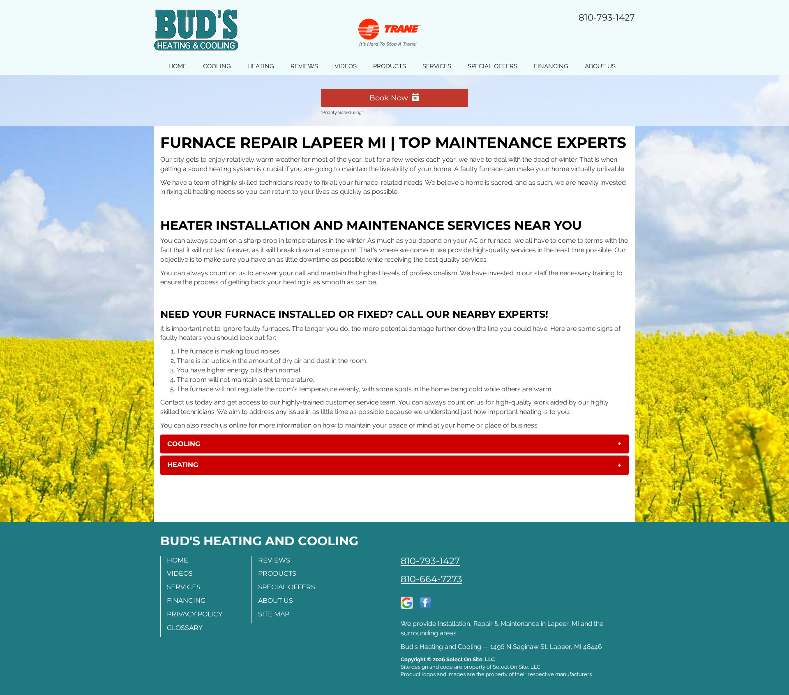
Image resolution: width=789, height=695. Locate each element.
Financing (551, 66)
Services (436, 66)
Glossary (185, 628)
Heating (260, 66)
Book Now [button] (390, 97)
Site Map (273, 614)
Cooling (217, 66)
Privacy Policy (194, 614)
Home (177, 66)
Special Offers (492, 66)
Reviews (304, 66)
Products (389, 66)
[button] (394, 444)
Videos (346, 66)
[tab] (394, 444)
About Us (600, 66)
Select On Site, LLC (470, 659)
